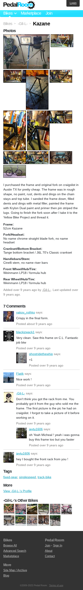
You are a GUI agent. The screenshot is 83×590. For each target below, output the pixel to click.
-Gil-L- (46, 290)
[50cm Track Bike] (9, 509)
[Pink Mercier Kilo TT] (66, 509)
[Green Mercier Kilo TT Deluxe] (55, 521)
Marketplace (31, 13)
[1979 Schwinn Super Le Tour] (9, 521)
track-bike (44, 477)
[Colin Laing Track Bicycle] (32, 509)
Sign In (57, 545)
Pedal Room (19, 5)
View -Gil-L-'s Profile (17, 491)
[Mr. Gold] (43, 509)
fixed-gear (10, 477)
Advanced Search (14, 550)
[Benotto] (20, 509)
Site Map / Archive (15, 570)
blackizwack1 (8, 336)
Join (49, 13)
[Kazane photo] (27, 36)
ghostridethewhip (21, 358)
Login (73, 3)
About (48, 550)
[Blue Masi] (32, 521)
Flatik (8, 377)
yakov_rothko (8, 316)
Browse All (10, 545)
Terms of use (56, 585)
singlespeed (27, 477)
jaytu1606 (21, 433)
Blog (6, 575)
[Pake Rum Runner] (55, 509)
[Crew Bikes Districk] (43, 521)
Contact (50, 556)
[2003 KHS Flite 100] (20, 521)
